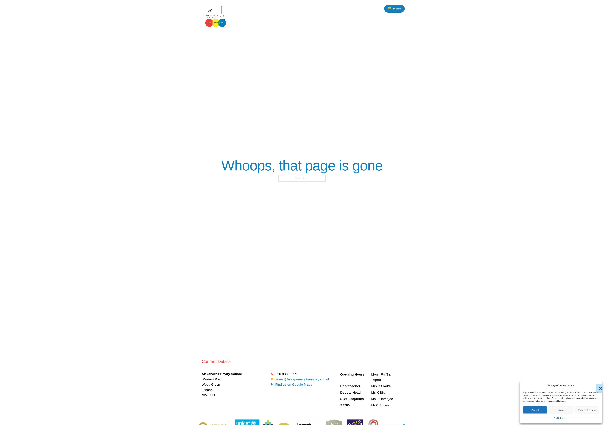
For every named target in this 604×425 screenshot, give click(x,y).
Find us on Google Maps (293, 384)
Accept (535, 410)
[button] (597, 385)
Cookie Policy (559, 418)
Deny (561, 410)
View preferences (587, 410)
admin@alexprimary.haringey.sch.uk (302, 379)
